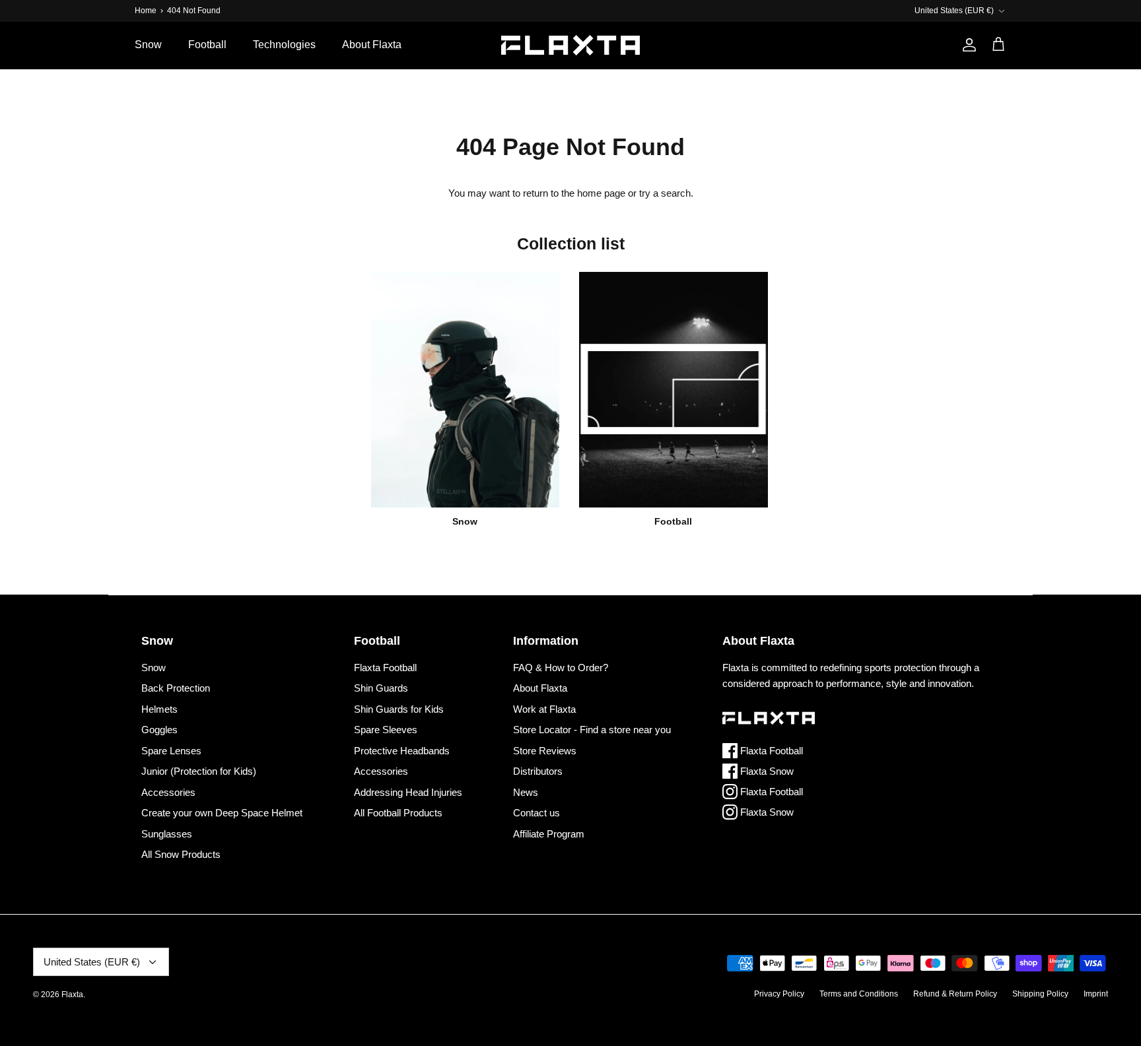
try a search (665, 193)
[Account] (966, 45)
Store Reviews (544, 750)
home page (601, 193)
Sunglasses (166, 833)
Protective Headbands (402, 750)
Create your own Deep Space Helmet (221, 812)
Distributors (538, 771)
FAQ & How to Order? (560, 667)
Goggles (159, 729)
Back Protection (175, 688)
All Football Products (398, 812)
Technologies (284, 44)
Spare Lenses (171, 750)
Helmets (159, 709)
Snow (148, 44)
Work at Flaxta (544, 709)
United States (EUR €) (954, 10)
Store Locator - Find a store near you (592, 729)
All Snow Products (181, 854)
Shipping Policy (1040, 993)
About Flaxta (371, 44)
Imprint (1096, 993)
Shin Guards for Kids (399, 709)
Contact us (536, 812)
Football (207, 44)
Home (145, 10)
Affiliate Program (548, 833)
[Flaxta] (570, 45)
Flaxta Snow (766, 771)
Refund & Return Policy (955, 993)
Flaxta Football (385, 667)
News (525, 792)
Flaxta (72, 994)
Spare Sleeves (385, 729)
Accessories (168, 792)
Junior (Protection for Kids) (198, 771)
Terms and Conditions (858, 993)
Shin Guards (381, 688)
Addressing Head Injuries (408, 792)
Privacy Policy (779, 993)
